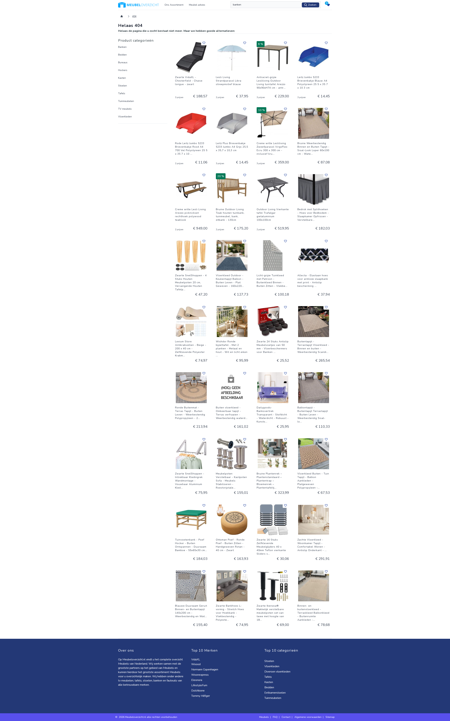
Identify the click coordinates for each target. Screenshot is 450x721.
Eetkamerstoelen (275, 693)
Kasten (122, 78)
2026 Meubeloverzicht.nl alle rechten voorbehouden (148, 717)
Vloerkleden (125, 116)
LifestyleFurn (199, 685)
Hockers (122, 70)
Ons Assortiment (174, 5)
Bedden (122, 54)
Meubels (264, 717)
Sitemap (330, 717)
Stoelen (122, 85)
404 (134, 16)
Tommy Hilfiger (201, 696)
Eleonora (197, 680)
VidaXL (196, 659)
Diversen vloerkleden (277, 672)
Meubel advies (197, 5)
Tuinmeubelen (126, 101)
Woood (196, 664)
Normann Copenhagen (205, 669)
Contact (286, 717)
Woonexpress (200, 675)
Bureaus (122, 62)
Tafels (121, 93)
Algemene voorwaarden (308, 717)
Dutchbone (198, 691)
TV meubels (125, 109)
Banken (122, 47)
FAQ (275, 717)
